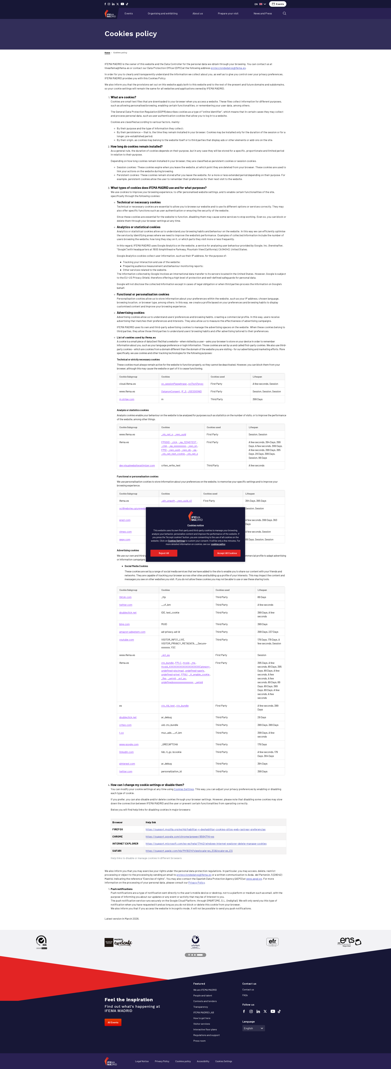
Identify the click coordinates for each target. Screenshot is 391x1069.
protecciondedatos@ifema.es (228, 67)
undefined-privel (170, 674)
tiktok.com (125, 596)
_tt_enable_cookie (199, 674)
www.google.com (129, 744)
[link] (129, 13)
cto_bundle (167, 662)
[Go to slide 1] (192, 955)
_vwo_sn (192, 445)
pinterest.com (127, 763)
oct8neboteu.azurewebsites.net (137, 508)
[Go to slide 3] (200, 955)
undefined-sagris (195, 670)
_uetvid (172, 678)
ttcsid (186, 662)
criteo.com (125, 724)
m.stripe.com (126, 399)
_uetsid (199, 682)
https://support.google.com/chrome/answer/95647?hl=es (180, 836)
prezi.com (124, 519)
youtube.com (126, 639)
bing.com (124, 624)
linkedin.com (126, 751)
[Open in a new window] (105, 4)
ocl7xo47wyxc (195, 383)
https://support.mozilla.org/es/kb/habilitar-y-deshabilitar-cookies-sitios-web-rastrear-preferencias (206, 829)
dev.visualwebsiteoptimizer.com (137, 465)
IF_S (184, 391)
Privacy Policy (196, 882)
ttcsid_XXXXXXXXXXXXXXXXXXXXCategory (185, 666)
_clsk (164, 445)
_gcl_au (165, 654)
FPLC (178, 662)
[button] (284, 13)
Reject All (164, 553)
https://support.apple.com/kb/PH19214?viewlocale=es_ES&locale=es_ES (189, 850)
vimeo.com (125, 531)
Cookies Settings (184, 789)
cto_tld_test (168, 705)
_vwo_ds (186, 449)
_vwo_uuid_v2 (184, 500)
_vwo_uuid (180, 434)
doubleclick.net (128, 612)
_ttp (193, 662)
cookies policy (218, 544)
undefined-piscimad (172, 670)
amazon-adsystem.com (132, 631)
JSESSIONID (195, 391)
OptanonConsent (170, 391)
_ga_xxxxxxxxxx (177, 445)
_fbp (164, 678)
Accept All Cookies (227, 553)
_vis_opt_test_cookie (173, 453)
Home (107, 53)
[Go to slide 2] (195, 955)
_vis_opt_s (167, 434)
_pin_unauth (168, 500)
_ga (194, 449)
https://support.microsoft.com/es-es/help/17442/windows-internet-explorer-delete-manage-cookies (206, 843)
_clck (174, 442)
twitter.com (125, 604)
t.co (121, 732)
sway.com (124, 539)
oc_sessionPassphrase (174, 383)
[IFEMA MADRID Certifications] (41, 942)
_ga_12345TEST (188, 442)
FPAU (184, 674)
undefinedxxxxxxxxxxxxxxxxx (177, 682)
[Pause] (189, 955)
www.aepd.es (254, 878)
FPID (164, 449)
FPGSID (165, 442)
